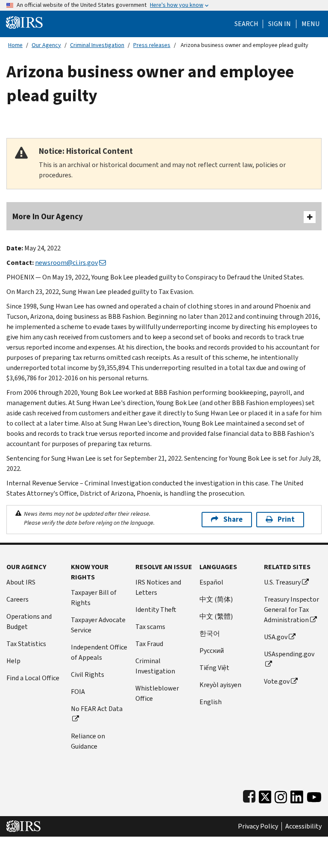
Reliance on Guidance (88, 741)
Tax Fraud (149, 643)
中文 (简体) (216, 599)
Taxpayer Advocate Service (98, 625)
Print (286, 519)
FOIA (78, 691)
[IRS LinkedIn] (296, 795)
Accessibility (303, 826)
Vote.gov (277, 681)
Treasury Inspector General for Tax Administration (291, 609)
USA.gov (275, 636)
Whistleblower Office (157, 693)
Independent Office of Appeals (99, 652)
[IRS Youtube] (314, 795)
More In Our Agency (47, 216)
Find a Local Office (32, 677)
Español (211, 582)
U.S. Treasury (282, 582)
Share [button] (233, 519)
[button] (279, 24)
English (210, 701)
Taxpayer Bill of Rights (94, 597)
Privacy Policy (258, 826)
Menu (310, 24)
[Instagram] (281, 795)
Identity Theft (155, 609)
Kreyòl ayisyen (220, 684)
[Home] (24, 22)
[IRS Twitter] (265, 795)
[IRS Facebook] (249, 795)
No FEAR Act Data (97, 708)
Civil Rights (87, 674)
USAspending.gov (289, 653)
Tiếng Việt (214, 667)
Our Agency (46, 45)
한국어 (209, 633)
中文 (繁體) (216, 616)
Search (246, 24)
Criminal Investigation (97, 45)
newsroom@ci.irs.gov (66, 262)
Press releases (151, 45)
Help (13, 660)
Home (15, 45)
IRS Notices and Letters (158, 587)
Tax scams (150, 626)
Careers (17, 599)
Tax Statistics (26, 643)
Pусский (211, 650)
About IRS (20, 582)
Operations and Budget (29, 621)
